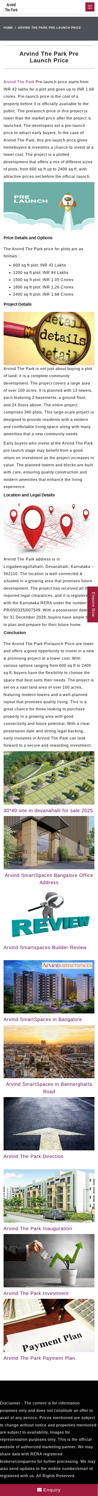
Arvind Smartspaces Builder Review (45, 947)
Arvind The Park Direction (34, 1156)
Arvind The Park (19, 82)
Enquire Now (93, 604)
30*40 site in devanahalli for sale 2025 (48, 810)
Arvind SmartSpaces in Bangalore (43, 1019)
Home (8, 27)
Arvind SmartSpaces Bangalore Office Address (49, 879)
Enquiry (51, 1489)
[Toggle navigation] (89, 6)
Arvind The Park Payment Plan (39, 1358)
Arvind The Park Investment (36, 1293)
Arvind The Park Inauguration (38, 1228)
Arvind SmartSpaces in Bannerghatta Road (49, 1088)
